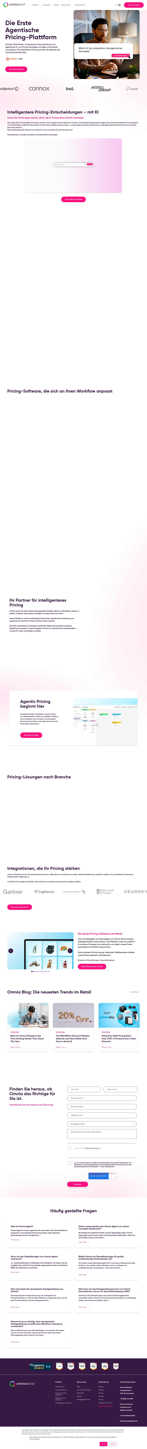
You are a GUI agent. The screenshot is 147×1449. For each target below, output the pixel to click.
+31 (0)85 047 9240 (126, 1399)
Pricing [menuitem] (100, 1399)
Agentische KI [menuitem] (60, 1387)
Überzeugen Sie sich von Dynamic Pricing (96, 289)
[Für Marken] (108, 438)
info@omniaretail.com (129, 1421)
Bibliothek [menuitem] (80, 1393)
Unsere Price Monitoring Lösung (24, 361)
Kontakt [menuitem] (101, 1396)
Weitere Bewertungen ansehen (92, 966)
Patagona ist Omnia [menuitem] (105, 1403)
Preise (56, 5)
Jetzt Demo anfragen (16, 69)
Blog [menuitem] (78, 1387)
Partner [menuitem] (100, 1393)
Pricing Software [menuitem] (61, 1390)
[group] (28, 1028)
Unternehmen (79, 5)
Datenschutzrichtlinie (92, 1148)
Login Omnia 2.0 (104, 1406)
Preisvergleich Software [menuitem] (63, 1403)
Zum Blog (134, 992)
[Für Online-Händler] (39, 438)
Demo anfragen (133, 5)
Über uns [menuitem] (101, 1387)
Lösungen (46, 5)
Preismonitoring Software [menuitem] (60, 1399)
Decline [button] (112, 1444)
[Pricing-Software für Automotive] (119, 815)
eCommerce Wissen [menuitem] (84, 1390)
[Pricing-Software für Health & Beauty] (73, 815)
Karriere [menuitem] (101, 1390)
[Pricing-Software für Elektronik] (28, 815)
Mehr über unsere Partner (20, 907)
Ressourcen (65, 5)
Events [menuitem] (79, 1396)
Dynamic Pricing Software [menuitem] (61, 1394)
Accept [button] (103, 1444)
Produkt (35, 5)
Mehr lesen (16, 1240)
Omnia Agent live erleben (73, 199)
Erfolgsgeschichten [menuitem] (83, 1399)
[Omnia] (13, 5)
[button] (10, 950)
